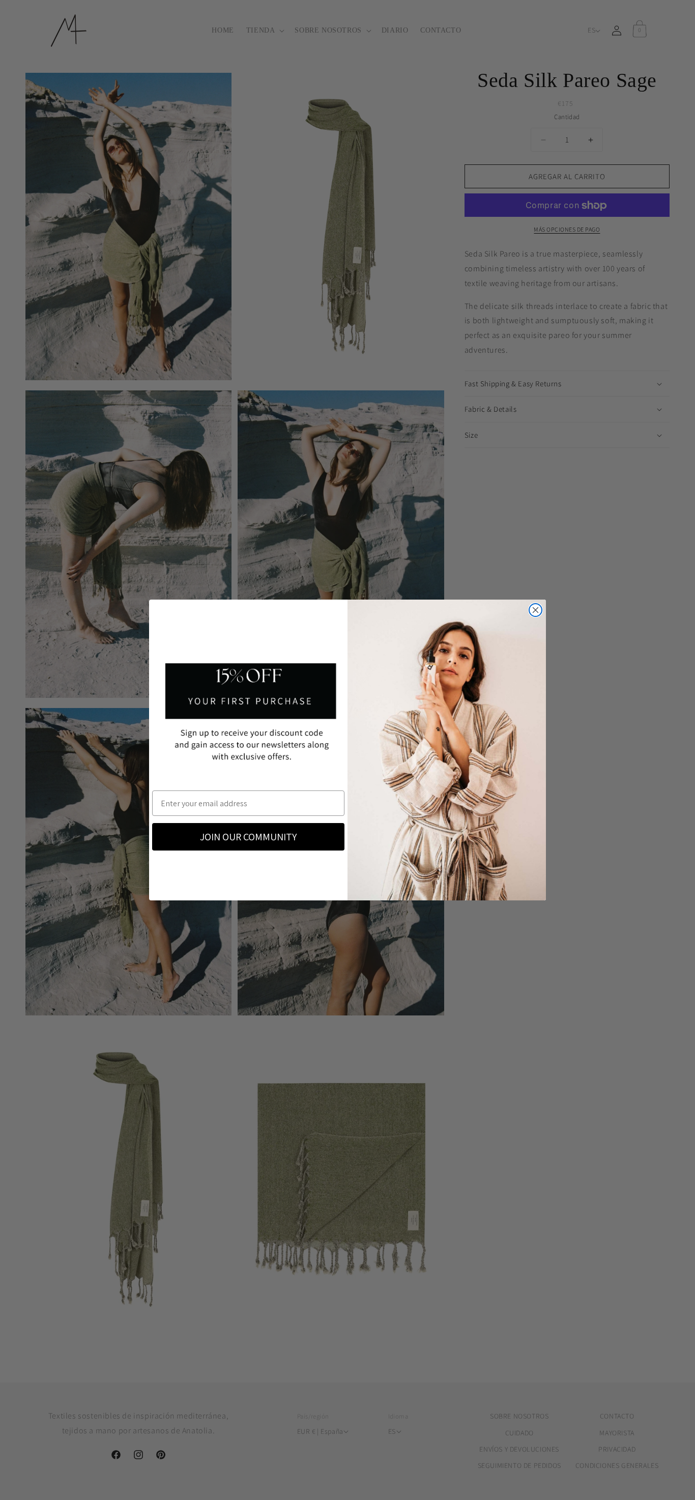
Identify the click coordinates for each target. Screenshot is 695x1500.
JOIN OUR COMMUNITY (248, 836)
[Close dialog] (535, 610)
